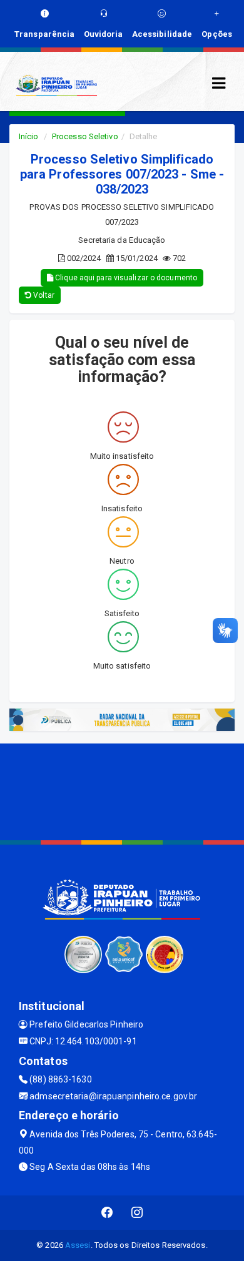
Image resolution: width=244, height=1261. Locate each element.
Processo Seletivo (85, 136)
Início (29, 136)
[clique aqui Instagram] (137, 1213)
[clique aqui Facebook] (107, 1213)
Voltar (42, 295)
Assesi (78, 1245)
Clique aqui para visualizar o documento (125, 277)
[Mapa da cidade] (122, 790)
